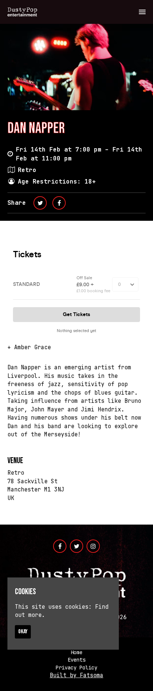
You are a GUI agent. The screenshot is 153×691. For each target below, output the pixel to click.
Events (76, 659)
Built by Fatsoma (76, 675)
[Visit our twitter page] (40, 203)
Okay (22, 631)
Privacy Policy (76, 667)
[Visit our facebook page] (59, 203)
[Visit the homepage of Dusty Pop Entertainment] (22, 12)
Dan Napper (36, 128)
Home (76, 652)
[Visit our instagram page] (93, 546)
